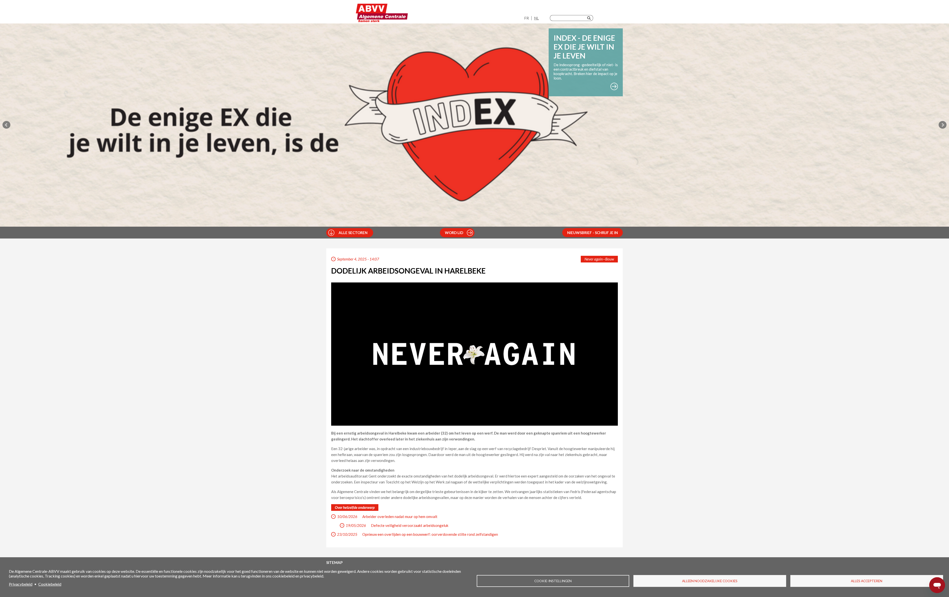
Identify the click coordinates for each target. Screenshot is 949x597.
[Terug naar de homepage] (382, 13)
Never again (593, 259)
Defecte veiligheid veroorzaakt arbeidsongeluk (409, 525)
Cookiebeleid (49, 584)
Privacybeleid (20, 584)
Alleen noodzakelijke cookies (709, 581)
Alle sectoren (353, 232)
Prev (6, 125)
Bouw (609, 259)
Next (943, 125)
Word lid (454, 232)
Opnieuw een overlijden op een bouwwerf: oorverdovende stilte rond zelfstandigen (430, 534)
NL (536, 18)
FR (526, 18)
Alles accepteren (866, 581)
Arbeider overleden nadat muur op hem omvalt (399, 516)
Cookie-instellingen (553, 581)
